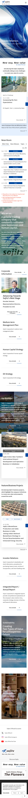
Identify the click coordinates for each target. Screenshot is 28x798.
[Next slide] (26, 104)
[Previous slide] (1, 455)
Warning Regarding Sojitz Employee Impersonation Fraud (12, 198)
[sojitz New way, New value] (5, 2)
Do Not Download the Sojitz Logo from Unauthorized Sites (12, 201)
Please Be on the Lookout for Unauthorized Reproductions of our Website (13, 194)
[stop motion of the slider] (26, 55)
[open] (26, 2)
